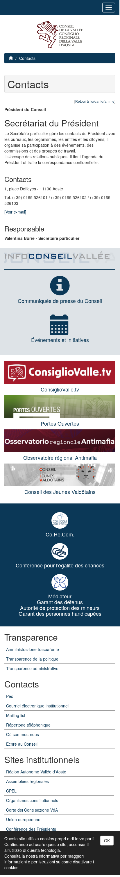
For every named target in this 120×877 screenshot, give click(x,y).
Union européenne (23, 819)
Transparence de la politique (32, 659)
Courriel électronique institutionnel (37, 706)
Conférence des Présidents (31, 829)
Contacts (27, 58)
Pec (9, 696)
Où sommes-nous (22, 734)
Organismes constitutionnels (32, 800)
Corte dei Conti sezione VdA (32, 810)
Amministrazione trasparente (32, 649)
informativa (49, 856)
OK (107, 840)
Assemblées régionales (27, 781)
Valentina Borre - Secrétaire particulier (41, 238)
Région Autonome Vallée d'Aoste (36, 772)
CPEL (11, 791)
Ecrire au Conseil (21, 744)
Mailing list (15, 715)
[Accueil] (59, 35)
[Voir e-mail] (15, 212)
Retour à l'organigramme (94, 101)
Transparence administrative (32, 668)
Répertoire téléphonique (28, 725)
